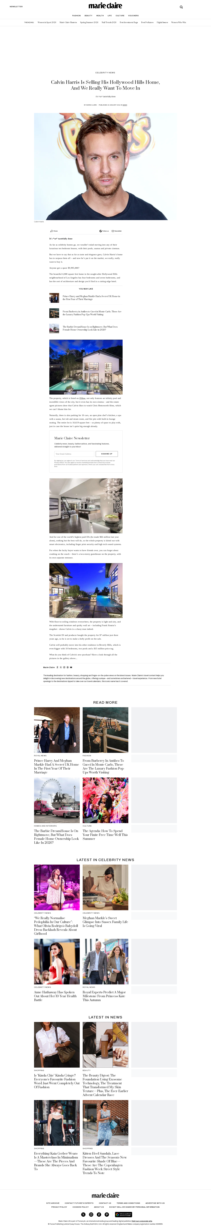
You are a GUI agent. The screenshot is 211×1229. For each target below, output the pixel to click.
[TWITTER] (60, 667)
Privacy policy (59, 1207)
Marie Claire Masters (68, 22)
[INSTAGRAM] (64, 667)
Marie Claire (91, 105)
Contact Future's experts (79, 1203)
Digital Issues (162, 22)
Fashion (76, 16)
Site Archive (52, 1203)
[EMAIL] (71, 667)
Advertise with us (155, 1203)
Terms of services (81, 461)
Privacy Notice (59, 462)
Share (55, 231)
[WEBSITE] (67, 667)
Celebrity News (105, 73)
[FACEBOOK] (57, 667)
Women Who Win (178, 22)
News (125, 105)
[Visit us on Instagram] (91, 1214)
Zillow (82, 398)
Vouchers (133, 16)
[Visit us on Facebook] (99, 1214)
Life (110, 16)
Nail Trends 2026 (109, 22)
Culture (120, 16)
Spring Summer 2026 (89, 22)
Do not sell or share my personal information (134, 1207)
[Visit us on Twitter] (83, 1214)
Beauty (88, 16)
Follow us (105, 231)
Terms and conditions (128, 1203)
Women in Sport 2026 (47, 22)
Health (100, 16)
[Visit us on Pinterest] (107, 1214)
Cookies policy (81, 1207)
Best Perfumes (147, 22)
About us (99, 1207)
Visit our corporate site (142, 1221)
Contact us (105, 1203)
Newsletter (118, 231)
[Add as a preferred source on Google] (139, 1214)
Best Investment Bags (129, 22)
